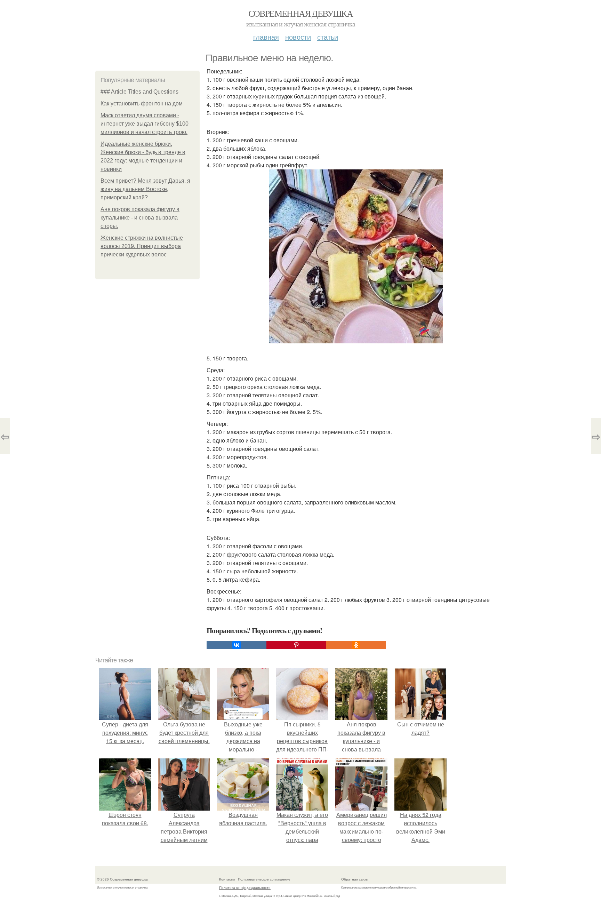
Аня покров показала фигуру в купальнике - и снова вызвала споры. (140, 217)
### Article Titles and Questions (139, 92)
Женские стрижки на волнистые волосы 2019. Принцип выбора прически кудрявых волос (142, 246)
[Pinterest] (296, 645)
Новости (298, 37)
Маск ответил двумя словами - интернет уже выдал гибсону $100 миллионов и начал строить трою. (145, 123)
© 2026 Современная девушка (122, 879)
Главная (266, 37)
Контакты (227, 879)
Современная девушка (300, 13)
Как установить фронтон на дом (142, 103)
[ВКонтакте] (236, 645)
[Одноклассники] (356, 645)
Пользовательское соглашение (264, 879)
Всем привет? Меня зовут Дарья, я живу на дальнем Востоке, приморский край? (145, 189)
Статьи (327, 37)
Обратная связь (354, 879)
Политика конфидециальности (245, 887)
